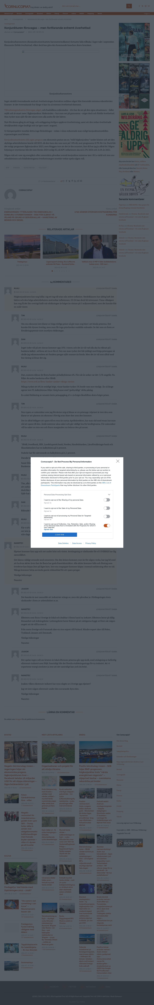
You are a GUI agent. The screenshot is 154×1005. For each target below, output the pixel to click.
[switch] (107, 499)
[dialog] (77, 502)
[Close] (118, 462)
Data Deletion (63, 543)
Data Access (77, 543)
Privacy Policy (90, 543)
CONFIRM (59, 535)
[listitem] (77, 494)
